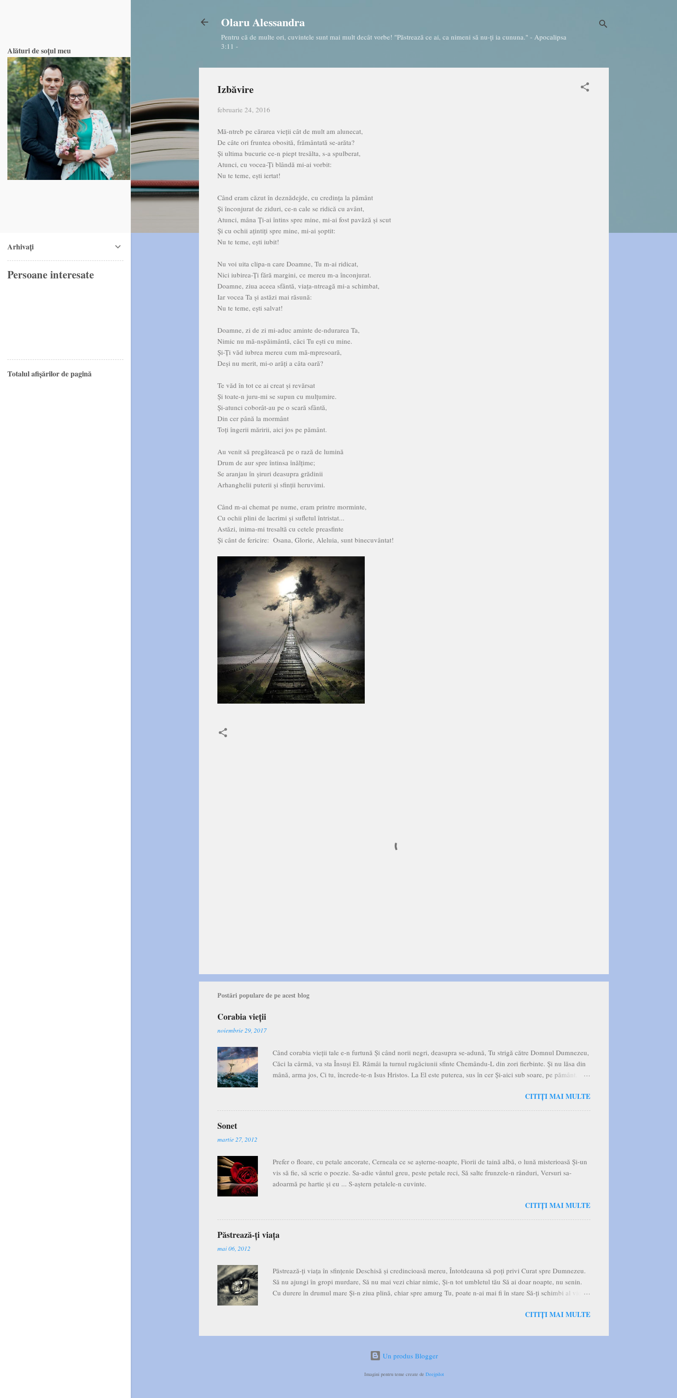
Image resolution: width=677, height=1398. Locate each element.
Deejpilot (435, 1374)
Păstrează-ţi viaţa (248, 1235)
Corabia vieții (241, 1017)
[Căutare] (603, 25)
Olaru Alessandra (263, 22)
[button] (584, 88)
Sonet (227, 1126)
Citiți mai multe (557, 1096)
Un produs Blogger (409, 1355)
